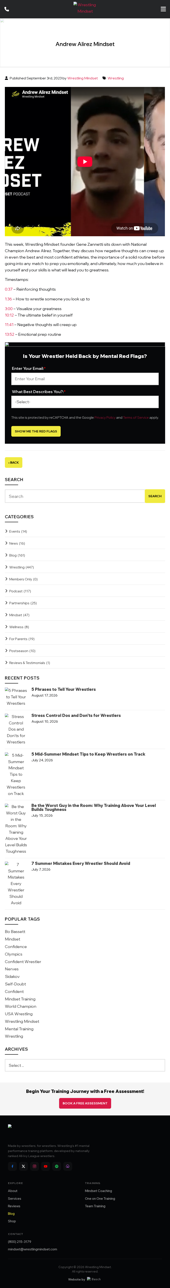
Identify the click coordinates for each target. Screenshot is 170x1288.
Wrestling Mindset (82, 78)
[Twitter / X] (23, 1166)
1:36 (8, 298)
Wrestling (116, 78)
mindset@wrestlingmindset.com (32, 1249)
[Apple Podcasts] (67, 1166)
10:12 (9, 315)
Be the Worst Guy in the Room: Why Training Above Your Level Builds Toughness (93, 808)
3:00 (9, 308)
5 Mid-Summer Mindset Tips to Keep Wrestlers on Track (88, 754)
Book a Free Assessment (85, 1103)
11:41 (9, 324)
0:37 (9, 289)
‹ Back (13, 463)
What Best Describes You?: (39, 391)
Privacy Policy (105, 417)
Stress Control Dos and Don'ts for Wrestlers (76, 716)
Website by (76, 1279)
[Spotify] (56, 1166)
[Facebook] (12, 1166)
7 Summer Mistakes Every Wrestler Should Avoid (80, 864)
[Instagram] (34, 1166)
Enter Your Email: (29, 368)
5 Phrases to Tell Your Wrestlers (63, 689)
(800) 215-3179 (19, 1242)
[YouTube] (45, 1166)
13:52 (9, 334)
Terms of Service (136, 417)
